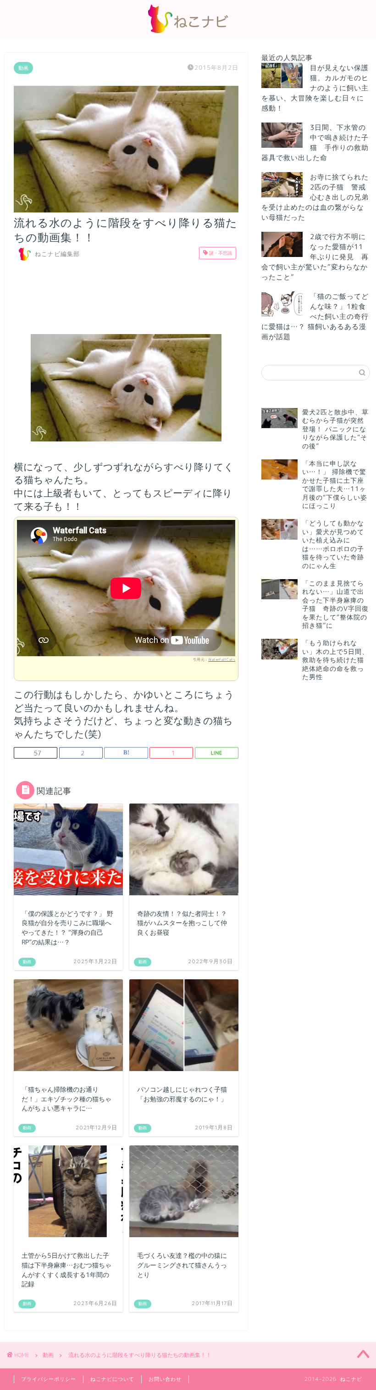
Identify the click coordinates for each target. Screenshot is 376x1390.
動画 (23, 68)
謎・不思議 (220, 253)
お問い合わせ (165, 1379)
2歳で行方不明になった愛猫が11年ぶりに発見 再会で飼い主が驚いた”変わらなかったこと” (315, 257)
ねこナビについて (112, 1379)
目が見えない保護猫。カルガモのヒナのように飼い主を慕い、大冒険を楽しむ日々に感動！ (315, 88)
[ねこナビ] (188, 33)
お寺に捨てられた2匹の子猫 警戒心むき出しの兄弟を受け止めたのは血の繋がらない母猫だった (315, 197)
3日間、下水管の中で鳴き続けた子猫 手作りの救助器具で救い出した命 (315, 142)
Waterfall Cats (221, 659)
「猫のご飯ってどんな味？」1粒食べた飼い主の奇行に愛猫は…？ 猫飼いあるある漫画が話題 (315, 316)
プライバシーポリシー (48, 1379)
